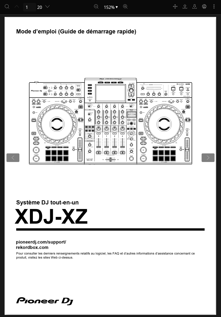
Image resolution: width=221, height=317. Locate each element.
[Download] (194, 6)
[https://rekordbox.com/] (32, 247)
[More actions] (214, 6)
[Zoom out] (96, 6)
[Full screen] (175, 6)
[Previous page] (16, 6)
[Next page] (47, 6)
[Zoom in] (125, 6)
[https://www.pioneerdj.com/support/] (41, 242)
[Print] (204, 6)
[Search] (7, 6)
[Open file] (185, 6)
